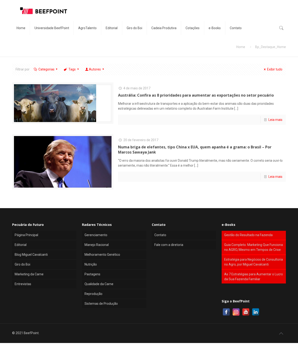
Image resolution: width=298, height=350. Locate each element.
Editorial (21, 245)
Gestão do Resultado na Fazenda (248, 235)
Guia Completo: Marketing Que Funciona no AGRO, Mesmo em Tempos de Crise (253, 247)
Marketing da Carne (29, 274)
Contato (160, 235)
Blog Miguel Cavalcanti (31, 254)
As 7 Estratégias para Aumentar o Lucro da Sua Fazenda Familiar (253, 276)
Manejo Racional (97, 245)
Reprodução (93, 294)
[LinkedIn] (255, 312)
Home (240, 47)
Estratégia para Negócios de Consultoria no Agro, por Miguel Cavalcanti (253, 262)
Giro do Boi (22, 264)
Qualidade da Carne (99, 284)
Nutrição (91, 264)
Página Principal (26, 235)
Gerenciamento (96, 235)
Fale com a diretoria (168, 245)
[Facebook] (226, 312)
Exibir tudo (274, 69)
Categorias (46, 69)
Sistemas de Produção (101, 303)
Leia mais (275, 120)
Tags (72, 69)
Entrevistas (23, 284)
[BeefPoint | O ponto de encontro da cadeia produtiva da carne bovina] (43, 10)
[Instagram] (236, 312)
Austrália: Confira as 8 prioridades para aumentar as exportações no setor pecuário (196, 95)
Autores (95, 69)
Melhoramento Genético (102, 254)
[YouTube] (246, 312)
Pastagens (92, 274)
